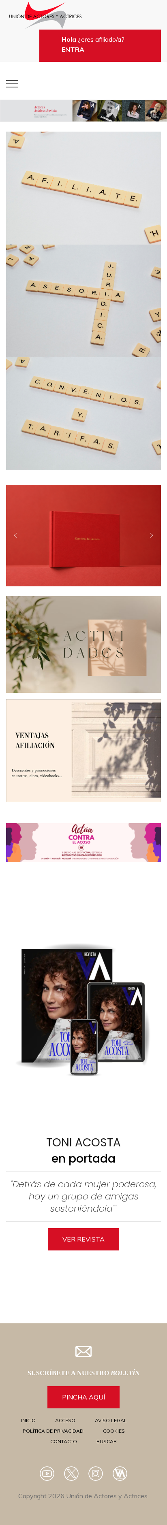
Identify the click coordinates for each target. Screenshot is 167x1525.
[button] (83, 110)
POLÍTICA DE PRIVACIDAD (53, 1431)
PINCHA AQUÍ (83, 1397)
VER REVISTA (83, 1239)
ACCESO (65, 1420)
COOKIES (114, 1431)
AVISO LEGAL (111, 1420)
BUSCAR (106, 1441)
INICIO (28, 1420)
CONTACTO (63, 1441)
